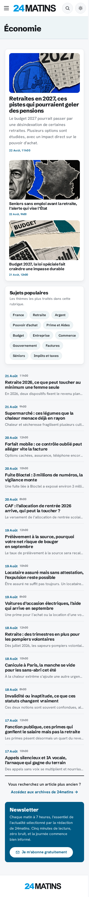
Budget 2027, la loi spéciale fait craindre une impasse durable (37, 266)
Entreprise (41, 335)
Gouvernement (25, 345)
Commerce (67, 335)
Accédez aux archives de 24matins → (44, 792)
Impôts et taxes (46, 356)
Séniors (19, 356)
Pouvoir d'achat (25, 325)
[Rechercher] (67, 8)
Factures (53, 345)
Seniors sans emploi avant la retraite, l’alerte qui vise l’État (43, 206)
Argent (60, 315)
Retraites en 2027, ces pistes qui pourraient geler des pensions (44, 104)
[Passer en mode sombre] (80, 8)
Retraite (39, 315)
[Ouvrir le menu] (7, 8)
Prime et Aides (58, 325)
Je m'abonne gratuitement (44, 852)
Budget (18, 335)
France (18, 315)
